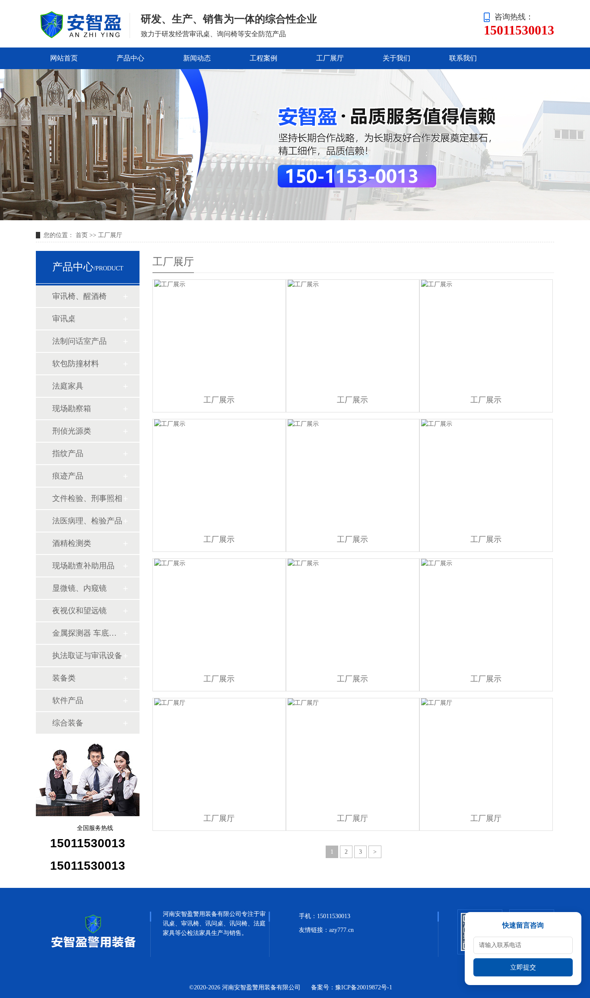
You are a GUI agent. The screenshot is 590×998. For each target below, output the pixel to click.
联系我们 (463, 58)
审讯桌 (64, 318)
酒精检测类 (71, 543)
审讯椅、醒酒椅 (79, 296)
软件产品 (67, 700)
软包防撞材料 (75, 363)
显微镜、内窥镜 (79, 588)
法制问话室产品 (79, 341)
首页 (82, 235)
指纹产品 (67, 453)
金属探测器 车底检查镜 (87, 633)
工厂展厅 (330, 58)
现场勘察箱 (71, 408)
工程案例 (263, 58)
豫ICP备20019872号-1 (363, 987)
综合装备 (67, 723)
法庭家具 (67, 386)
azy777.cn (341, 930)
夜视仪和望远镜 (79, 610)
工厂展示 (219, 400)
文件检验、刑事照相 (87, 498)
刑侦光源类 (71, 431)
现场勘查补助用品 (83, 565)
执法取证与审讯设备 (87, 655)
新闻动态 (197, 58)
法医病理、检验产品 (87, 520)
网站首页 (64, 58)
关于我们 (396, 58)
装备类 (64, 678)
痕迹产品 (67, 476)
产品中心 (130, 58)
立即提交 (523, 967)
